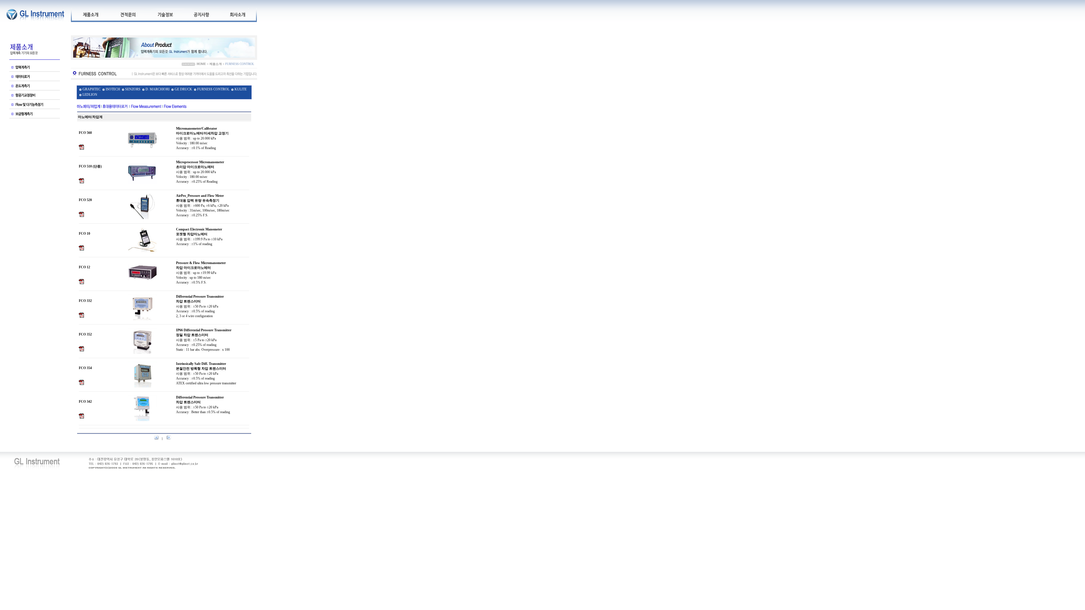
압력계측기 (34, 68)
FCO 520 (85, 200)
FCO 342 (85, 402)
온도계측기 (34, 86)
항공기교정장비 (34, 96)
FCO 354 (85, 368)
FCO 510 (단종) (90, 166)
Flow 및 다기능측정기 (34, 105)
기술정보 (165, 14)
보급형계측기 (34, 114)
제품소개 (90, 14)
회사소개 (237, 14)
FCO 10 (84, 234)
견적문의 (127, 14)
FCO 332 (85, 301)
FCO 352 (85, 334)
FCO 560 (85, 133)
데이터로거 (34, 77)
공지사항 (201, 14)
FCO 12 (84, 267)
